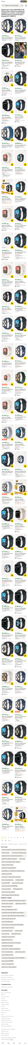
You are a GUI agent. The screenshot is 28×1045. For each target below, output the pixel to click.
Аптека (2, 1006)
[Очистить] (22, 5)
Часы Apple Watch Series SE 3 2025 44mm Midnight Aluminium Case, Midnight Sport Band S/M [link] (7, 771)
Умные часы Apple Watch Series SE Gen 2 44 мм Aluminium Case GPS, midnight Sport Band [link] (7, 661)
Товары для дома (5, 1004)
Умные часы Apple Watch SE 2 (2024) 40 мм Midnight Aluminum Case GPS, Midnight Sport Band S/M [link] (7, 635)
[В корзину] (12, 32)
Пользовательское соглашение (8, 1029)
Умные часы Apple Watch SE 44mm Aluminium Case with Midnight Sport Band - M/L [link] (20, 744)
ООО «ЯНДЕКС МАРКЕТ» (10, 1037)
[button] (26, 6)
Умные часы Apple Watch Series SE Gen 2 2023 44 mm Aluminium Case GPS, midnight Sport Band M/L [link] (7, 63)
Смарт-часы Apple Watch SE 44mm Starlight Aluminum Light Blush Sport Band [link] (20, 282)
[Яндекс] (11, 1039)
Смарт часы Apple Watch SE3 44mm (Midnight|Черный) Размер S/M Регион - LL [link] (20, 199)
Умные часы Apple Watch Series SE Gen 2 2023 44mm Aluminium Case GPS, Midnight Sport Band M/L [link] (20, 554)
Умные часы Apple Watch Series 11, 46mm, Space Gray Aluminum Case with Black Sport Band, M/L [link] (20, 635)
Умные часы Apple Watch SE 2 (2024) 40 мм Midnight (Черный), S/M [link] (20, 146)
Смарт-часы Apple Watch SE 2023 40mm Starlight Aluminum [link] (20, 526)
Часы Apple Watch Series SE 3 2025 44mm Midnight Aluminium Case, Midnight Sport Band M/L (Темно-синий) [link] (20, 309)
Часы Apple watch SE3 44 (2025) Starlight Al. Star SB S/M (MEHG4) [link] (7, 364)
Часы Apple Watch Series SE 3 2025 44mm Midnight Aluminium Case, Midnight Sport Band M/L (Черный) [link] (20, 661)
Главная (3, 1043)
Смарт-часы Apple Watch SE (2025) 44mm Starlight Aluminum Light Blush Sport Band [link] (7, 226)
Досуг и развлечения (6, 992)
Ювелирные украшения (6, 1026)
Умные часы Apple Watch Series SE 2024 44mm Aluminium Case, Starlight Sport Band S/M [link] (7, 689)
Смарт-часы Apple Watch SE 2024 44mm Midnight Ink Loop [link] (20, 827)
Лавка (8, 1043)
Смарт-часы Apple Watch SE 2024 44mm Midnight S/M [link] (20, 500)
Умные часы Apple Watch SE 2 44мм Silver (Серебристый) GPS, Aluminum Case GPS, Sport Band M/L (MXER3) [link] (20, 717)
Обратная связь (4, 1031)
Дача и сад (3, 1012)
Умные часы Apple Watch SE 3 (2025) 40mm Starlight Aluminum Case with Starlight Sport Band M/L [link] (7, 390)
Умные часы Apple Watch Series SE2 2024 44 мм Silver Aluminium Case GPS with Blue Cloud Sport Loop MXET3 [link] (7, 445)
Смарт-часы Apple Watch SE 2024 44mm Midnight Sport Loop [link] (7, 90)
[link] (14, 850)
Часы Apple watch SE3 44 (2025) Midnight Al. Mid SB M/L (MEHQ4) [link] (20, 170)
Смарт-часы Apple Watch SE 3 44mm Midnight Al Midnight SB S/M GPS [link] (20, 117)
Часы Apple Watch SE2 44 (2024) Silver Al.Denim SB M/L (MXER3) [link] (7, 581)
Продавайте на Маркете (6, 977)
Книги (2, 1014)
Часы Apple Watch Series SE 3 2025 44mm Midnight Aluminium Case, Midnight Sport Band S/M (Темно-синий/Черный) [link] (20, 253)
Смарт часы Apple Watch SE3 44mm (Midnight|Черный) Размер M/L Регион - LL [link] (20, 91)
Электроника (4, 1000)
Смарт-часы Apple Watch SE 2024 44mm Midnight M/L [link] (7, 199)
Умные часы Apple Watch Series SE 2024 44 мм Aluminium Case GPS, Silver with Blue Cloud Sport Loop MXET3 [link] (7, 500)
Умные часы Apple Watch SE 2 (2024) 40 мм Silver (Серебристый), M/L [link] (20, 472)
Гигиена (3, 998)
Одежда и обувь (5, 1002)
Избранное (14, 1043)
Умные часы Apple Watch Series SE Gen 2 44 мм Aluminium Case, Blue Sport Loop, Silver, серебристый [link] (7, 146)
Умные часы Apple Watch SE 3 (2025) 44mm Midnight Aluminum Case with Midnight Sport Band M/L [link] (20, 226)
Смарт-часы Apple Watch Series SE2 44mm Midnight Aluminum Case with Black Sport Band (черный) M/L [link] (7, 309)
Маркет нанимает (5, 1033)
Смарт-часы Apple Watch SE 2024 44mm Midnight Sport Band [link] (7, 118)
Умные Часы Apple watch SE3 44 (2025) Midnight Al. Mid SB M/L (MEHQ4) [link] (7, 472)
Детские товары (5, 1024)
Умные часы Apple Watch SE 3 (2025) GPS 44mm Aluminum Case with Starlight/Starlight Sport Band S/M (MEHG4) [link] (7, 170)
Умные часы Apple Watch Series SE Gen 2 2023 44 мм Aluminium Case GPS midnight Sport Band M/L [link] (20, 581)
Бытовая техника (5, 996)
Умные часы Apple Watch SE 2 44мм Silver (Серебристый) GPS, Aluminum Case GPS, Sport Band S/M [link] (7, 800)
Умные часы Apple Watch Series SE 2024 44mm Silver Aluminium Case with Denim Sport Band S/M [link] (7, 335)
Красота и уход (4, 1008)
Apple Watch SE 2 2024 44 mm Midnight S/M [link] (20, 63)
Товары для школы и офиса (7, 1016)
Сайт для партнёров (5, 981)
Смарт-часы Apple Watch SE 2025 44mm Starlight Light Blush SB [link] (7, 418)
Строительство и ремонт (6, 1022)
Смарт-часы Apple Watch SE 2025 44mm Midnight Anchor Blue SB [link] (20, 445)
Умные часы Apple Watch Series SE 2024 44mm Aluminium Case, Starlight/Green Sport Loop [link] (20, 390)
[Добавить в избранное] (12, 19)
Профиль (25, 1043)
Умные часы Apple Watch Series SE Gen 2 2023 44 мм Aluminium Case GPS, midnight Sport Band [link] (20, 771)
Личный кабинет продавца (7, 975)
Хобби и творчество (5, 1010)
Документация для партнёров (8, 979)
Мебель (3, 994)
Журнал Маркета (5, 1035)
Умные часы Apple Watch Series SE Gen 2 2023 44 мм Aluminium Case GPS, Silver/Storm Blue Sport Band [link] (7, 38)
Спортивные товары (5, 1018)
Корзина (19, 1043)
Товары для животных (6, 1020)
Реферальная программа (6, 987)
